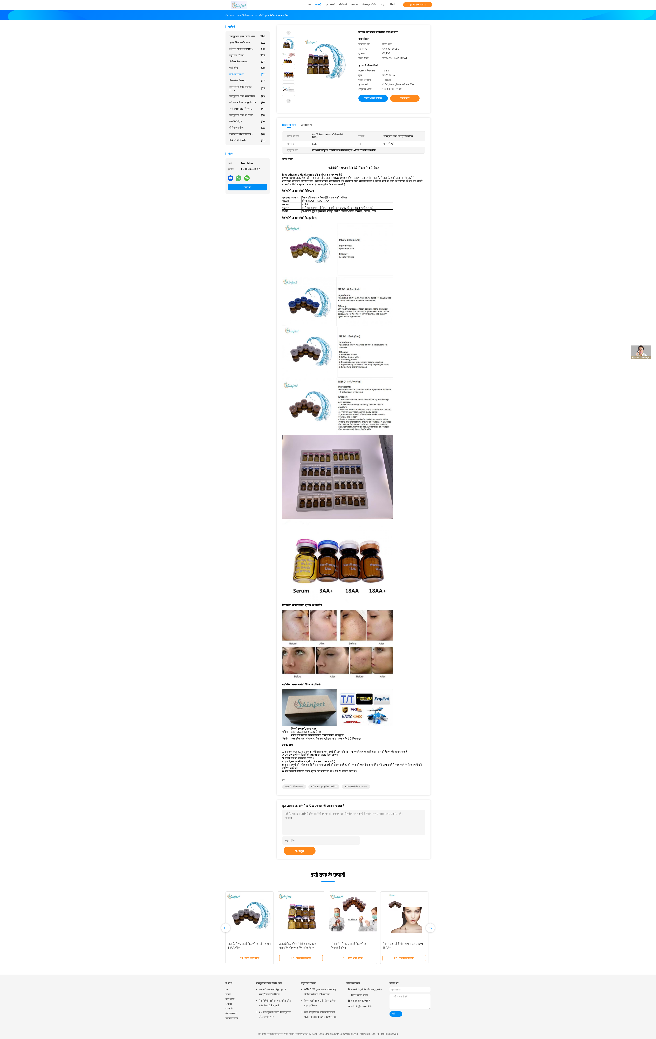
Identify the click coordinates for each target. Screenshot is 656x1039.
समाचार (229, 1003)
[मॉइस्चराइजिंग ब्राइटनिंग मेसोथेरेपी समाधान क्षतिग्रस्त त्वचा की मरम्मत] (353, 916)
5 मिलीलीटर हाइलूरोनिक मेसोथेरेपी (324, 786)
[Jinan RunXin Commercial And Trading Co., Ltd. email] (230, 178)
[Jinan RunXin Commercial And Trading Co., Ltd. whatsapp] (238, 178)
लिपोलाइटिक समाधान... (247, 61)
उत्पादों (228, 994)
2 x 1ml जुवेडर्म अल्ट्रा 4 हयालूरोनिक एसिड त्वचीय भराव (275, 1014)
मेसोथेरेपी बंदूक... (247, 121)
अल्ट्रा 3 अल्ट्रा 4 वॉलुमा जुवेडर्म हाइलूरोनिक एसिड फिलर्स (272, 992)
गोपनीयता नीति (232, 1018)
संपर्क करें (247, 187)
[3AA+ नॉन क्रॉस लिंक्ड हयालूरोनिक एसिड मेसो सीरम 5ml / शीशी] (250, 916)
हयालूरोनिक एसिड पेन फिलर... (247, 115)
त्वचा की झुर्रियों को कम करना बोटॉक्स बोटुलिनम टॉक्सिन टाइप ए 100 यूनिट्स (320, 1014)
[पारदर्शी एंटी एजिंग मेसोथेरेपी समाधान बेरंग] (325, 59)
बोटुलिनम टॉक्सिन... (247, 55)
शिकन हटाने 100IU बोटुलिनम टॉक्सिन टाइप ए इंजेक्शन (320, 1003)
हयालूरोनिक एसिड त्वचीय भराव (269, 983)
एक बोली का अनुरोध (418, 4)
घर (227, 989)
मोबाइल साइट (231, 1013)
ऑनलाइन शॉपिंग (369, 4)
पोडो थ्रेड (247, 67)
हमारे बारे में (230, 999)
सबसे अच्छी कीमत (373, 98)
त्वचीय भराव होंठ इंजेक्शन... (247, 108)
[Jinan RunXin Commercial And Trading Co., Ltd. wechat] (247, 178)
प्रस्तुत (299, 851)
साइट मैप (229, 1008)
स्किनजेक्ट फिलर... (247, 80)
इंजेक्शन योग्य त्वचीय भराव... (247, 49)
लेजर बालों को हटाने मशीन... (247, 134)
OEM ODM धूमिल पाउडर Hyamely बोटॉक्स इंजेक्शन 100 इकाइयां (320, 992)
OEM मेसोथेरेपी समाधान (294, 786)
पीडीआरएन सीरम (247, 127)
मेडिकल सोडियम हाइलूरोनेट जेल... (247, 102)
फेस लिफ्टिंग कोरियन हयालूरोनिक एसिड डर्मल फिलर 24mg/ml (275, 1003)
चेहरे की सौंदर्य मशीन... (247, 140)
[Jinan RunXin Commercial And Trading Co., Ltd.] (239, 5)
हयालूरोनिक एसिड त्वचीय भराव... (247, 36)
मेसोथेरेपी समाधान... (247, 74)
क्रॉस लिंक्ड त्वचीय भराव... (247, 42)
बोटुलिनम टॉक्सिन (308, 983)
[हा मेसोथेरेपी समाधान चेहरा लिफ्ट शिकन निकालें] (301, 916)
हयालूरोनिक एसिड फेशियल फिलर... (247, 88)
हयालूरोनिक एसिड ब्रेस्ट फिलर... (247, 96)
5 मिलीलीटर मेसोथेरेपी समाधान (356, 786)
